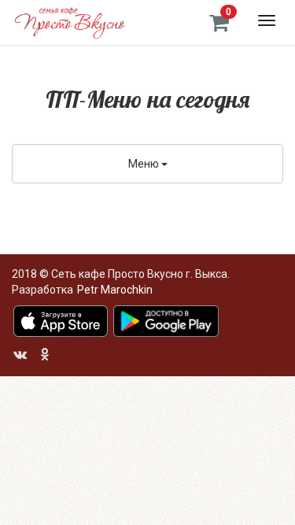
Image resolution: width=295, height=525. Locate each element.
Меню (144, 163)
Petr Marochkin (115, 289)
